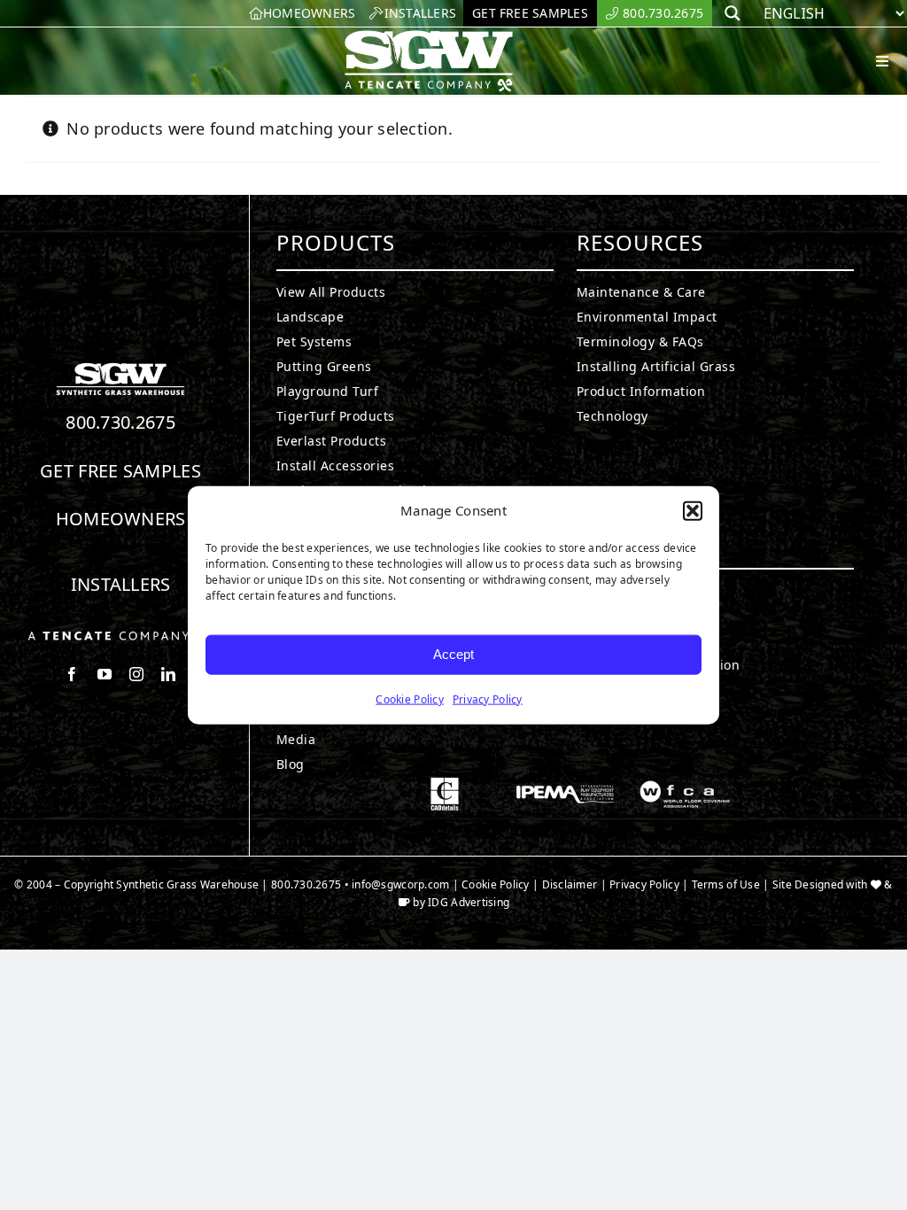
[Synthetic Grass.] (120, 636)
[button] (693, 511)
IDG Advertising (468, 902)
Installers (121, 584)
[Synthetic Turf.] (120, 367)
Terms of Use (726, 884)
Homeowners (121, 519)
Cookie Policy (410, 698)
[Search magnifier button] (732, 13)
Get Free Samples (120, 471)
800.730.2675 (120, 422)
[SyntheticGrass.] (428, 35)
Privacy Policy (488, 698)
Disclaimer (570, 884)
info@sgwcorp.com (400, 884)
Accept (453, 654)
